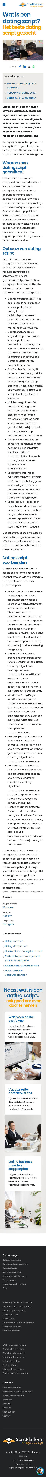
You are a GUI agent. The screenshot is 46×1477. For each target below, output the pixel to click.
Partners (23, 1456)
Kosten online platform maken (22, 965)
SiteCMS (7, 1415)
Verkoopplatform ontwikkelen (17, 1302)
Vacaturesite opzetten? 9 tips (20, 1091)
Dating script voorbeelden (21, 97)
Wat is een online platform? (21, 1019)
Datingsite (8, 924)
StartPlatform (23, 1440)
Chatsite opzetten (12, 1330)
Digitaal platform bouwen (15, 1373)
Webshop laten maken (14, 1353)
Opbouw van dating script (21, 92)
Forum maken (9, 1280)
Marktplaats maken (12, 1272)
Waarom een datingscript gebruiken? (21, 85)
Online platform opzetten (15, 1264)
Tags (5, 1288)
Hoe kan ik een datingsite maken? (24, 951)
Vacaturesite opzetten (14, 1357)
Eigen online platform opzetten (23, 1467)
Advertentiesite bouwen (14, 1276)
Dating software (14, 941)
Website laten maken (13, 1349)
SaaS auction (9, 1411)
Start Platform (31, 5)
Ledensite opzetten (12, 1326)
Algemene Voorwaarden (23, 1460)
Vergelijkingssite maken (14, 1284)
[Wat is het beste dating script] (40, 42)
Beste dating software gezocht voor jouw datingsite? (22, 958)
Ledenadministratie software (17, 1306)
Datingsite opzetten (16, 946)
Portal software (10, 1365)
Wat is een (8, 907)
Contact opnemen (12, 1387)
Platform (7, 915)
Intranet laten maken (13, 1369)
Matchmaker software (14, 1310)
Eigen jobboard (10, 1268)
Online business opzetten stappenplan (20, 1165)
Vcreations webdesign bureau (17, 1391)
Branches (7, 1399)
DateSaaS (7, 1407)
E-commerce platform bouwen (18, 1322)
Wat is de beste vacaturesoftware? (16, 972)
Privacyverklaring (23, 1464)
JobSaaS (7, 1403)
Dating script (9, 1318)
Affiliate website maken (14, 1345)
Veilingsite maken (11, 1361)
